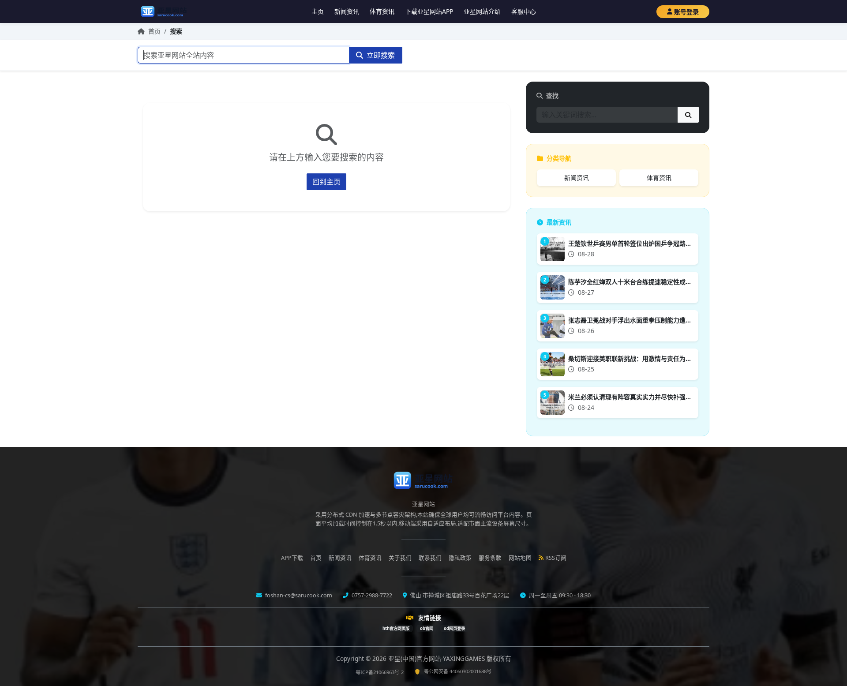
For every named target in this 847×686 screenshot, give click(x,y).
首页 (154, 31)
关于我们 (400, 558)
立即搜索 (380, 55)
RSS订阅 (555, 558)
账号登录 (686, 11)
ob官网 (426, 628)
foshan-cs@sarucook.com (298, 595)
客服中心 (523, 11)
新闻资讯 (346, 11)
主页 (317, 11)
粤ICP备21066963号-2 (380, 672)
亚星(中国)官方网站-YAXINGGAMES (437, 658)
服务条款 (490, 558)
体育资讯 (382, 11)
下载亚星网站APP (429, 11)
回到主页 (326, 182)
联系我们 (430, 558)
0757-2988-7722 (371, 595)
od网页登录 (454, 628)
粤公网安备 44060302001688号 (457, 671)
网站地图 (520, 558)
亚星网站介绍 (482, 11)
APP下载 (292, 558)
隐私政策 (460, 558)
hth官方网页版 (395, 628)
